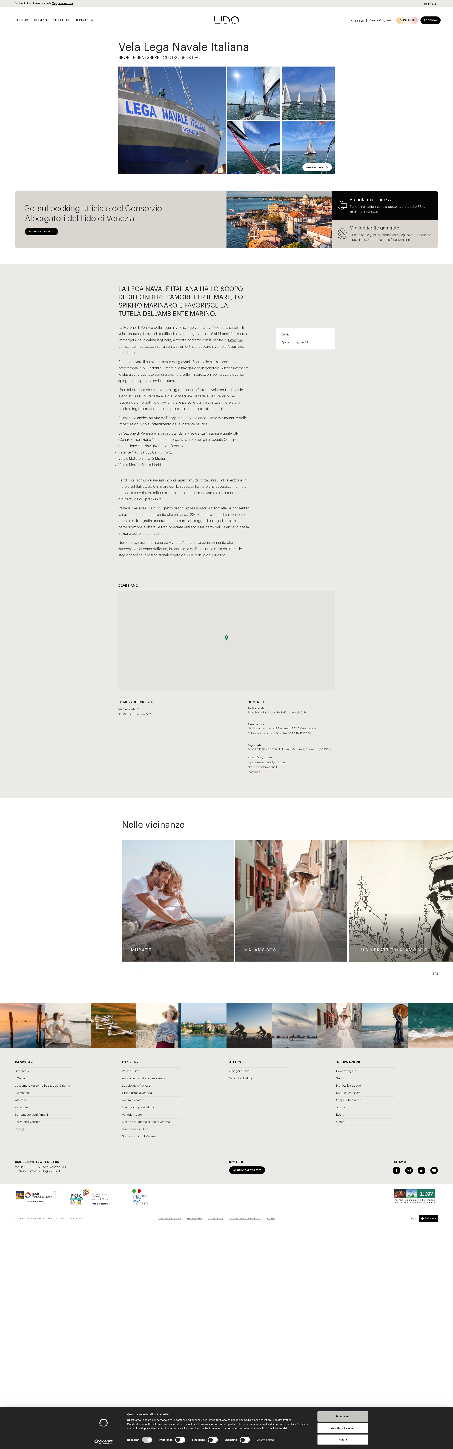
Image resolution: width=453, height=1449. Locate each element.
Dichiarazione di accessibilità (245, 1218)
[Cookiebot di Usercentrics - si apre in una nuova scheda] (103, 1442)
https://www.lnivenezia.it (262, 767)
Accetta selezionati (342, 1428)
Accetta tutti (342, 1416)
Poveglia (235, 340)
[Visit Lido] (226, 20)
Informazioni (84, 20)
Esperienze (40, 20)
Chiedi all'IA (407, 20)
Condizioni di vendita (169, 1218)
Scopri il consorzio (41, 232)
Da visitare (22, 20)
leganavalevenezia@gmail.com (267, 762)
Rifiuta (343, 1439)
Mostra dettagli (265, 1439)
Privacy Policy (194, 1218)
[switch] (176, 1440)
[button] (136, 973)
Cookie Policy (215, 1218)
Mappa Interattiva (62, 3)
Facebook (254, 772)
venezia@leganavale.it (261, 757)
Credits (271, 1218)
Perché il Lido (61, 20)
